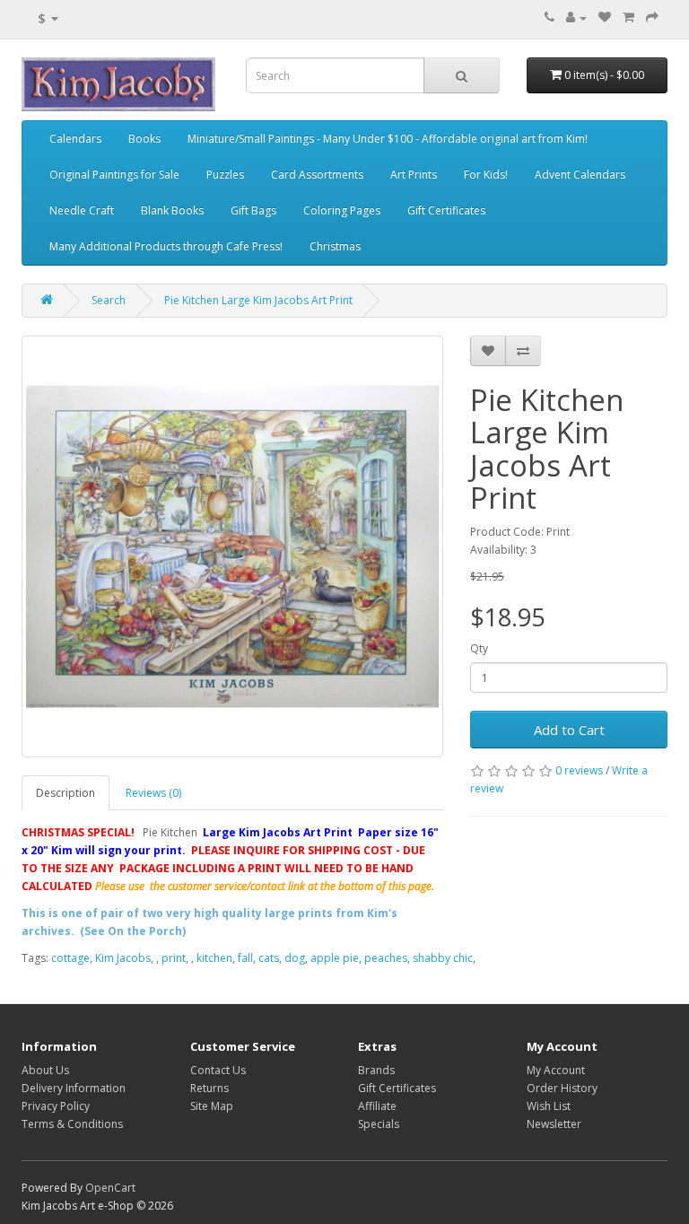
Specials (378, 1124)
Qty (479, 648)
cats (268, 958)
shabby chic (443, 958)
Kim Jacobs (123, 958)
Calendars (75, 138)
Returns (209, 1088)
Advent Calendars (580, 174)
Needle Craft (81, 210)
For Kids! (486, 174)
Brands (376, 1070)
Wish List (549, 1106)
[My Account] (576, 17)
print (173, 958)
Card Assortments (317, 174)
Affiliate (377, 1106)
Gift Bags (253, 210)
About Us (45, 1070)
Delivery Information (74, 1088)
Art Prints (413, 174)
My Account (556, 1070)
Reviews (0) (153, 792)
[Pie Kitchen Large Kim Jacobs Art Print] (232, 546)
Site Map (211, 1106)
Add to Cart (569, 730)
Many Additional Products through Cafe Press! (166, 246)
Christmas (335, 246)
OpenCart (110, 1187)
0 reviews (579, 770)
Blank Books (172, 210)
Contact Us (218, 1070)
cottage (70, 958)
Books (144, 138)
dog (294, 958)
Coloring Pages (341, 210)
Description (65, 792)
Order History (562, 1088)
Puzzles (225, 174)
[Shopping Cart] (628, 17)
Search (109, 300)
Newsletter (554, 1124)
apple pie (334, 958)
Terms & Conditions (72, 1124)
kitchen (214, 958)
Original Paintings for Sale (114, 174)
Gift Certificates (446, 210)
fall (245, 958)
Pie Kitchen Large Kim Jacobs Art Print (258, 300)
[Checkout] (652, 17)
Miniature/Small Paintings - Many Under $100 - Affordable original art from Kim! (388, 138)
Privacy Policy (56, 1106)
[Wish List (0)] (604, 17)
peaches (385, 958)
